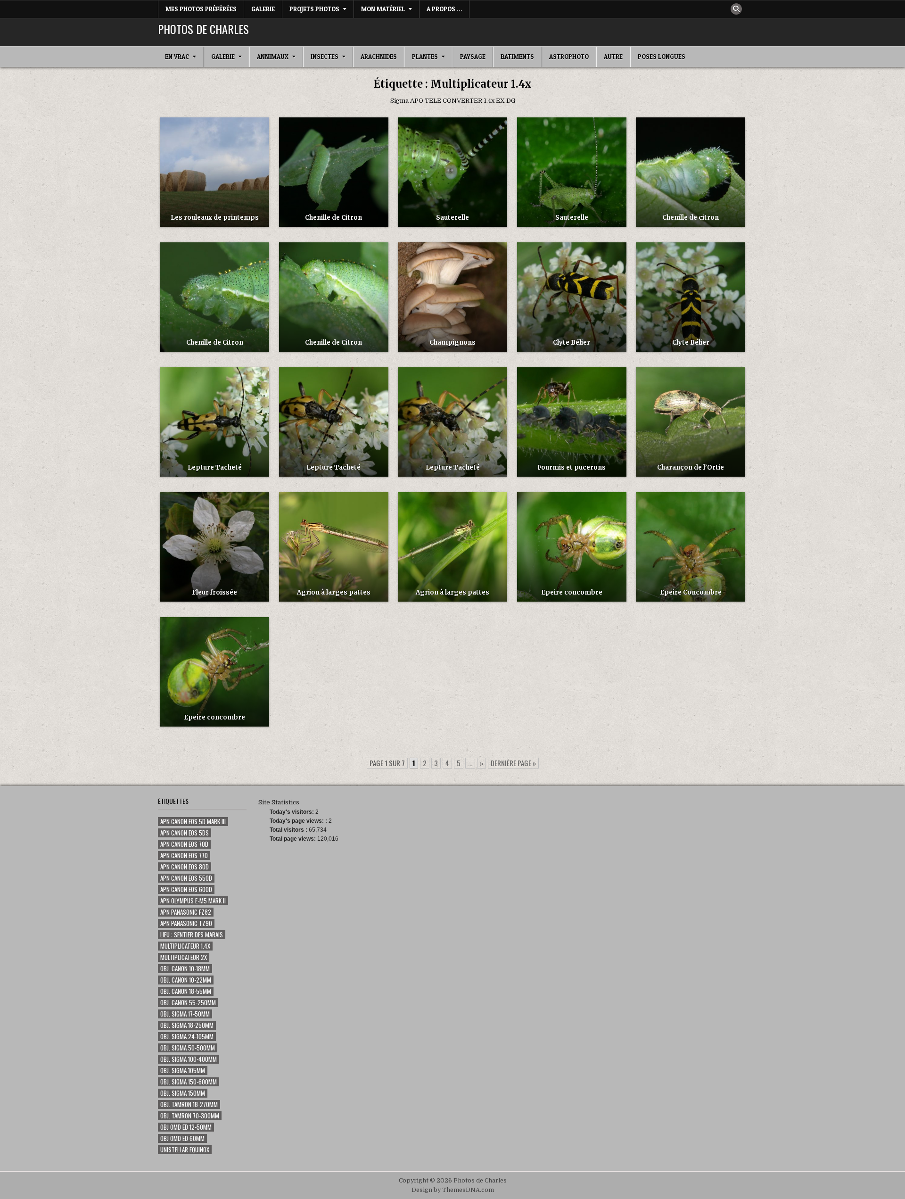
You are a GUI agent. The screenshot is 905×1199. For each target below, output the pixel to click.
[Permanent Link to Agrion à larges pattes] (333, 547)
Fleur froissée (214, 592)
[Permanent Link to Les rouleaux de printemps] (214, 172)
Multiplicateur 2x (183, 957)
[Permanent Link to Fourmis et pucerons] (571, 422)
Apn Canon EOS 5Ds (184, 832)
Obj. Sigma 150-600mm (188, 1081)
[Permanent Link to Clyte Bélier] (571, 297)
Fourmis (571, 384)
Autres (334, 134)
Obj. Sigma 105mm (182, 1070)
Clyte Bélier (571, 343)
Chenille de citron (690, 218)
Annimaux (272, 56)
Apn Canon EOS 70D (184, 844)
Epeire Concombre (691, 592)
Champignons (452, 259)
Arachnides (379, 56)
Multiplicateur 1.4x (185, 946)
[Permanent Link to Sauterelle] (452, 172)
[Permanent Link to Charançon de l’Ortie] (690, 422)
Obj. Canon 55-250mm (188, 1002)
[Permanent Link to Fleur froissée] (214, 547)
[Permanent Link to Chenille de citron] (690, 172)
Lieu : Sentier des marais (191, 934)
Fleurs (215, 508)
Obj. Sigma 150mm (182, 1093)
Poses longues (661, 56)
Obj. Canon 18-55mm (185, 991)
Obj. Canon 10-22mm (185, 980)
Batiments (517, 56)
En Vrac (177, 56)
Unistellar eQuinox (184, 1149)
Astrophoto (569, 56)
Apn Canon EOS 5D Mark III (193, 821)
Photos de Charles (203, 28)
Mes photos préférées (201, 9)
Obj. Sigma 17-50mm (185, 1013)
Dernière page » (513, 763)
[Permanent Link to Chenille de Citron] (333, 172)
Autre (613, 56)
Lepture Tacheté (215, 467)
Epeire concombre (571, 592)
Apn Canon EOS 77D (184, 855)
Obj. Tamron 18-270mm (189, 1104)
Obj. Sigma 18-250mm (187, 1025)
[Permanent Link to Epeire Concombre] (690, 547)
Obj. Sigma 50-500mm (187, 1047)
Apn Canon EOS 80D (184, 866)
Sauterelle (452, 218)
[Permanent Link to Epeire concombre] (571, 547)
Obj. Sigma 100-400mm (188, 1059)
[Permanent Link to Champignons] (452, 297)
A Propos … (444, 9)
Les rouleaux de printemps (215, 218)
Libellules (333, 508)
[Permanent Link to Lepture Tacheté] (214, 422)
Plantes (425, 56)
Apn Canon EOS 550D (186, 878)
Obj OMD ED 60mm (182, 1138)
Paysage (472, 56)
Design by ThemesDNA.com (452, 1190)
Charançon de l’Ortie (690, 467)
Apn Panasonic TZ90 (186, 923)
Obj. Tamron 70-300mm (189, 1115)
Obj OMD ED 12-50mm (186, 1127)
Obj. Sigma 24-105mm (187, 1036)
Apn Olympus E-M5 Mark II (193, 900)
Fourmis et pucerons (571, 467)
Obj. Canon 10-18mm (185, 968)
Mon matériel (383, 9)
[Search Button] (736, 9)
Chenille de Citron (333, 218)
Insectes (324, 56)
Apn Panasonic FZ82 (185, 912)
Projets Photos (314, 9)
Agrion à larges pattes (333, 592)
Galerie (263, 9)
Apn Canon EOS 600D (186, 889)
